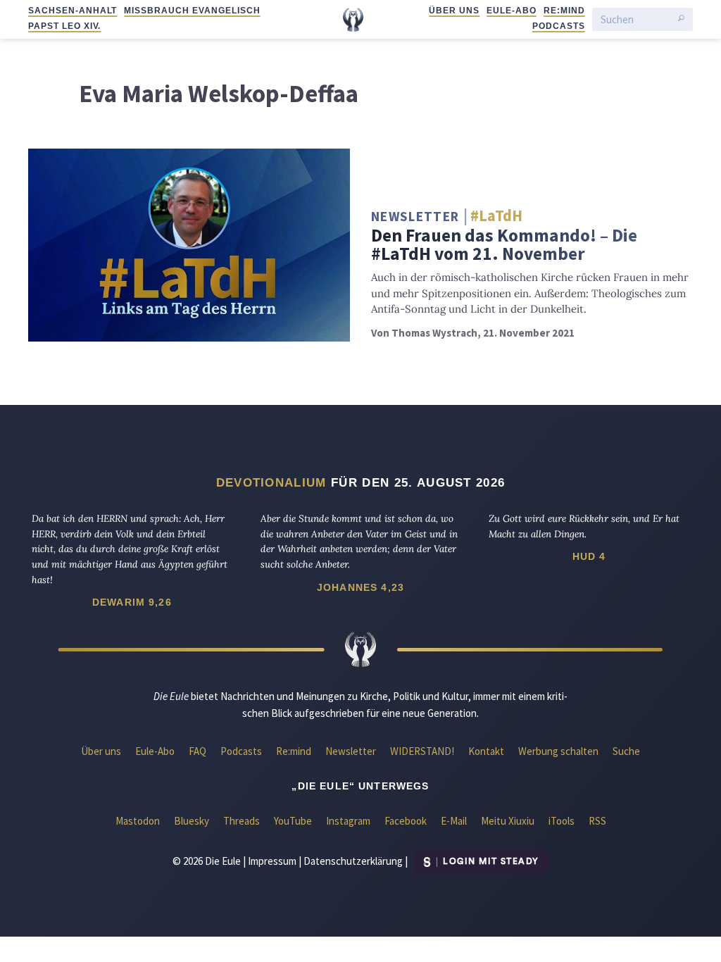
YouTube (293, 820)
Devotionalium (271, 482)
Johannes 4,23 (360, 587)
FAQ (197, 751)
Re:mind (564, 10)
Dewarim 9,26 (132, 602)
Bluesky (191, 820)
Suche (626, 751)
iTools (561, 820)
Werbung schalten (558, 751)
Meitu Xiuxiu (507, 820)
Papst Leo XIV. (64, 26)
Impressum (272, 860)
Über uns (454, 10)
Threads (241, 820)
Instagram (348, 820)
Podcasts (558, 26)
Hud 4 (589, 556)
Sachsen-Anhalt (72, 10)
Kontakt (486, 751)
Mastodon (137, 820)
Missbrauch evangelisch (192, 10)
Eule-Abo (512, 10)
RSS (597, 820)
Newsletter (350, 751)
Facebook (405, 820)
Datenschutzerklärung (353, 860)
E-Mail (454, 820)
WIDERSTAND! (422, 751)
